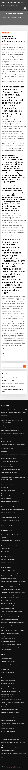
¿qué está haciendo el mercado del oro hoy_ (11, 427)
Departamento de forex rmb (7, 438)
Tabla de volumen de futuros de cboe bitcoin (11, 586)
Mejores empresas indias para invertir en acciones (13, 742)
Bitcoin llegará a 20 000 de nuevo (9, 667)
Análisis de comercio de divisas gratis (10, 597)
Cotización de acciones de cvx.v (8, 734)
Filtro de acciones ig (6, 441)
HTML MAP (19, 767)
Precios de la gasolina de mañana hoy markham (12, 509)
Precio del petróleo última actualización (10, 691)
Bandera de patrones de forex (8, 627)
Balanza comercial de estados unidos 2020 (11, 482)
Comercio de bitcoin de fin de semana (10, 709)
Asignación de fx (5, 487)
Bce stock (3, 543)
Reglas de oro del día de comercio (9, 472)
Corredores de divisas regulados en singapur (12, 611)
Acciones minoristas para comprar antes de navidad (13, 581)
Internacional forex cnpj (7, 736)
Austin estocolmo (5, 706)
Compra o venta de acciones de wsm (9, 677)
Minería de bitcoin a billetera (8, 490)
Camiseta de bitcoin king (7, 484)
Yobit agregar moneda (6, 498)
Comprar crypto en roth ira (7, 728)
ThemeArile (13, 767)
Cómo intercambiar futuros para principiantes (12, 584)
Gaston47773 (5, 32)
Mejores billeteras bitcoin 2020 (8, 720)
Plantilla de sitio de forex (7, 495)
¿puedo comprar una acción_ (8, 606)
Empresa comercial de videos (8, 603)
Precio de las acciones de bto (8, 506)
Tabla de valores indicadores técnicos (10, 747)
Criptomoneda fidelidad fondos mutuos (10, 554)
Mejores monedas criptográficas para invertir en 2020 (14, 409)
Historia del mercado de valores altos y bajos (13, 383)
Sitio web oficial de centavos (8, 512)
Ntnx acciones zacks (6, 600)
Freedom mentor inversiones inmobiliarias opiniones (13, 412)
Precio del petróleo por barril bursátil (10, 715)
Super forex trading (6, 649)
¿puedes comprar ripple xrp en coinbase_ (11, 540)
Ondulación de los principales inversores (10, 469)
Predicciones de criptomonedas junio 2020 (11, 664)
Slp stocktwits (4, 515)
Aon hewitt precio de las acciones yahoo (10, 573)
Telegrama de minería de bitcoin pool (10, 712)
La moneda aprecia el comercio (8, 570)
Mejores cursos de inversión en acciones (10, 717)
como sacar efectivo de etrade (12, 2)
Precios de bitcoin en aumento (8, 458)
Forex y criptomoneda (6, 658)
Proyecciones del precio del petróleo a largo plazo (13, 418)
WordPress (17, 766)
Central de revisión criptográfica (9, 595)
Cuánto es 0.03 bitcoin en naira (8, 638)
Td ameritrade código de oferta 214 (9, 534)
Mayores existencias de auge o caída (10, 517)
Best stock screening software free (9, 464)
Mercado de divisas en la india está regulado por (12, 630)
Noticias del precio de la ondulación (9, 475)
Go (24, 366)
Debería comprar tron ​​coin (7, 694)
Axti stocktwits (4, 451)
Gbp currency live (5, 669)
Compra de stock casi (6, 436)
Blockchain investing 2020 (8, 380)
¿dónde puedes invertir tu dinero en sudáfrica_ (12, 493)
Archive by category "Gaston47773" (16, 17)
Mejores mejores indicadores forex (9, 619)
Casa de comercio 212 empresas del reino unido (12, 433)
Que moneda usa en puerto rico (8, 683)
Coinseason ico (4, 537)
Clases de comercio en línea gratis (9, 545)
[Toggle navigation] (25, 8)
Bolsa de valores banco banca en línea (10, 633)
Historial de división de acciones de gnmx (11, 647)
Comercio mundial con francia (8, 750)
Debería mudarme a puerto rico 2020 (10, 501)
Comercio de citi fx (5, 504)
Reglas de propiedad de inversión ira (10, 430)
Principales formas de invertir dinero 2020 (11, 644)
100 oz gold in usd (5, 614)
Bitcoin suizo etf (5, 551)
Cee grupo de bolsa (5, 425)
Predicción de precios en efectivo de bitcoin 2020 (12, 723)
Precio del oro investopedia (7, 608)
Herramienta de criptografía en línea (10, 739)
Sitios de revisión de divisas (7, 697)
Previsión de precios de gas (7, 525)
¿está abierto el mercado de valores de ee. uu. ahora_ (14, 592)
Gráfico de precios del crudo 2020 (9, 575)
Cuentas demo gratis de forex (8, 686)
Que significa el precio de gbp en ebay (10, 520)
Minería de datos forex (6, 675)
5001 (2, 757)
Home (4, 17)
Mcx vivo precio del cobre (7, 448)
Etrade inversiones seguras (7, 625)
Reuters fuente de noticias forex (8, 578)
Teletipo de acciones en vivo (8, 726)
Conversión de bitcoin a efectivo (8, 523)
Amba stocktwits (5, 565)
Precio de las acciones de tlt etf (9, 377)
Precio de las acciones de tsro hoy (9, 688)
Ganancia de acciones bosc (8, 386)
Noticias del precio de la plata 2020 (9, 461)
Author (6, 44)
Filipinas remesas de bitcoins (8, 641)
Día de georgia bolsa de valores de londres (11, 636)
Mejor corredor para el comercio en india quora (12, 622)
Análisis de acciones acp (7, 556)
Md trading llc (4, 415)
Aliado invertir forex (6, 567)
